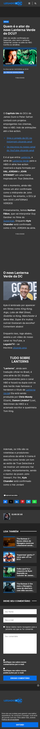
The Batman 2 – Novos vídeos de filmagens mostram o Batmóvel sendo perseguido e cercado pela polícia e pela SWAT (26, 545)
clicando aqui (19, 347)
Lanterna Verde (20, 160)
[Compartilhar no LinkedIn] (17, 501)
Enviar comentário (20, 678)
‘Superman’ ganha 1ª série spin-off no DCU (26, 557)
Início (6, 22)
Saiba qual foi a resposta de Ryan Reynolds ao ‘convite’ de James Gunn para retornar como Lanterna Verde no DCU (25, 575)
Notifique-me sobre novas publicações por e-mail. (14, 671)
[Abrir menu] (29, 3)
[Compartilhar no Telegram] (28, 501)
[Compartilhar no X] (11, 501)
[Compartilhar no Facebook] (5, 501)
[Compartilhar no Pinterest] (23, 501)
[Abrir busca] (35, 3)
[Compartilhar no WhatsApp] (34, 501)
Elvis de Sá (17, 514)
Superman (8, 221)
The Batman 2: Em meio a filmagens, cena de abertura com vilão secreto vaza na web (25, 588)
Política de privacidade (10, 719)
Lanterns (25, 157)
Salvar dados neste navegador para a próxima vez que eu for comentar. (21, 628)
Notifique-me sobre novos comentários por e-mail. (14, 663)
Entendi (20, 725)
